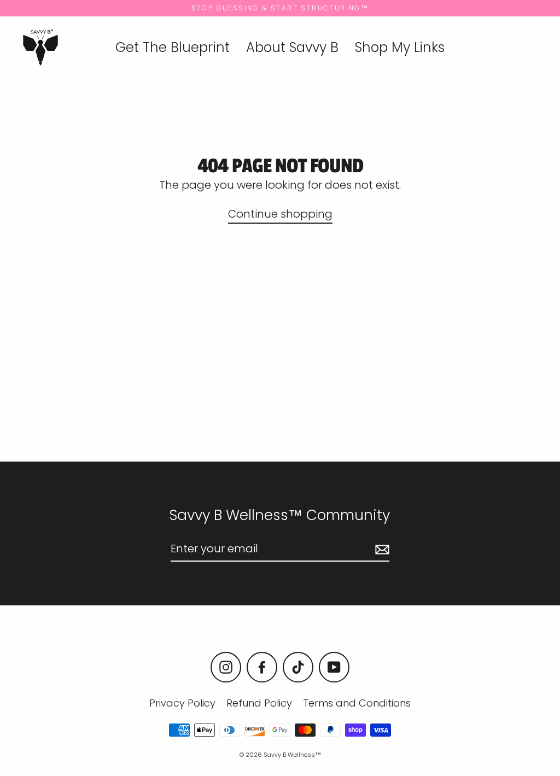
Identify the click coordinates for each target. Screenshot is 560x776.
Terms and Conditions (357, 703)
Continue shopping (280, 213)
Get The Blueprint (172, 47)
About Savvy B (292, 47)
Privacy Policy (182, 703)
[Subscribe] (380, 549)
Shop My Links (400, 47)
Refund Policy (259, 703)
